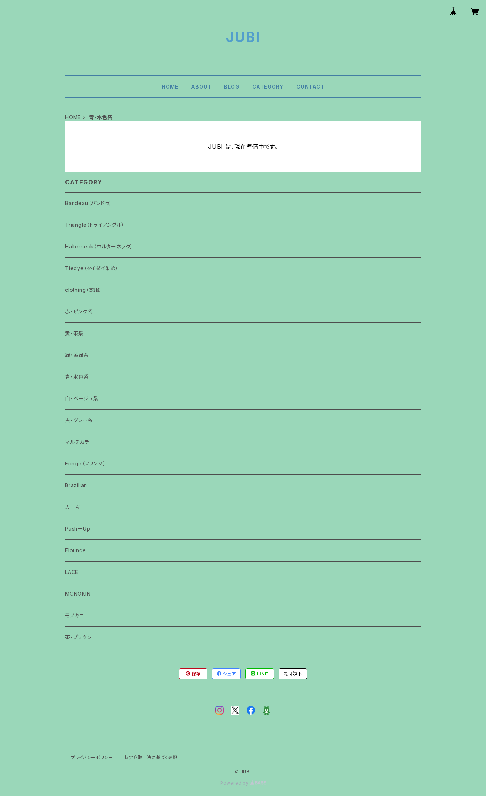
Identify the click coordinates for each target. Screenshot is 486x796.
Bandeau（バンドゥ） (88, 203)
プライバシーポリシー (92, 757)
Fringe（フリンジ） (85, 463)
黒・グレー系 (79, 420)
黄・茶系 (74, 333)
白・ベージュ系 (82, 398)
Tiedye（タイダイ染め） (91, 268)
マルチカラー (80, 442)
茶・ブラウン (78, 637)
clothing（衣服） (83, 290)
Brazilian (76, 485)
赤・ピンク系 (79, 312)
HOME (170, 87)
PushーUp (77, 529)
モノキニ (74, 615)
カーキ (72, 507)
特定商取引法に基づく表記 (151, 757)
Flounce (75, 550)
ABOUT (201, 87)
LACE (71, 572)
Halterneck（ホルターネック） (99, 246)
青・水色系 (77, 377)
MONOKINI (78, 594)
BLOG (231, 87)
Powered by (235, 783)
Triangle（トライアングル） (95, 225)
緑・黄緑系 (77, 355)
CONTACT (310, 87)
